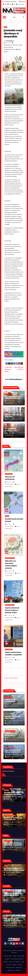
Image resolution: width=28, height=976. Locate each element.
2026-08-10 (8, 923)
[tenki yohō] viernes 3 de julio (13, 416)
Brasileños (6, 790)
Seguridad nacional (9, 747)
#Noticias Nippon (8, 47)
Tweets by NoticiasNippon (11, 678)
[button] (23, 17)
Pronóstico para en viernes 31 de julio (13, 397)
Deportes (6, 961)
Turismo (20, 964)
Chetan (9, 974)
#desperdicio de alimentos (11, 45)
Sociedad (14, 956)
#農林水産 (18, 49)
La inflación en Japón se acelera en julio (13, 869)
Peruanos (6, 916)
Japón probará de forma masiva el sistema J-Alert (12, 610)
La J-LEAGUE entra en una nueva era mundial (14, 819)
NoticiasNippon (10, 41)
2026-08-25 (9, 615)
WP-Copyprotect (15, 974)
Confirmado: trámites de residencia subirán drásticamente (13, 845)
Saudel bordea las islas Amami (13, 717)
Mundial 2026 (17, 970)
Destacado (6, 840)
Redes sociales (21, 956)
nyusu (6, 412)
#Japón (20, 45)
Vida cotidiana (16, 961)
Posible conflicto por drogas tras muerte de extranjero (13, 794)
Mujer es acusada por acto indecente (13, 920)
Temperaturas (10, 970)
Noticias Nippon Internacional (17, 958)
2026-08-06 (8, 822)
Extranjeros (7, 958)
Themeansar (14, 952)
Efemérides (14, 964)
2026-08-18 (8, 796)
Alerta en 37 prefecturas (10, 700)
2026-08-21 (8, 872)
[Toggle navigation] (14, 17)
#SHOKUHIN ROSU (9, 49)
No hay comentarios (12, 706)
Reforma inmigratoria (14, 840)
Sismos (22, 961)
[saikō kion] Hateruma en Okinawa (8, 369)
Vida (5, 891)
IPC (4, 865)
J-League (6, 815)
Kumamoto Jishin (7, 956)
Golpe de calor (8, 473)
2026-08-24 (8, 897)
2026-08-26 (9, 482)
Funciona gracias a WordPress (10, 950)
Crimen (10, 961)
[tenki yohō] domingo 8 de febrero (11, 431)
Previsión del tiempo (9, 730)
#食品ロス (6, 51)
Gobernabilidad (8, 649)
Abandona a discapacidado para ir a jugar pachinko (14, 895)
